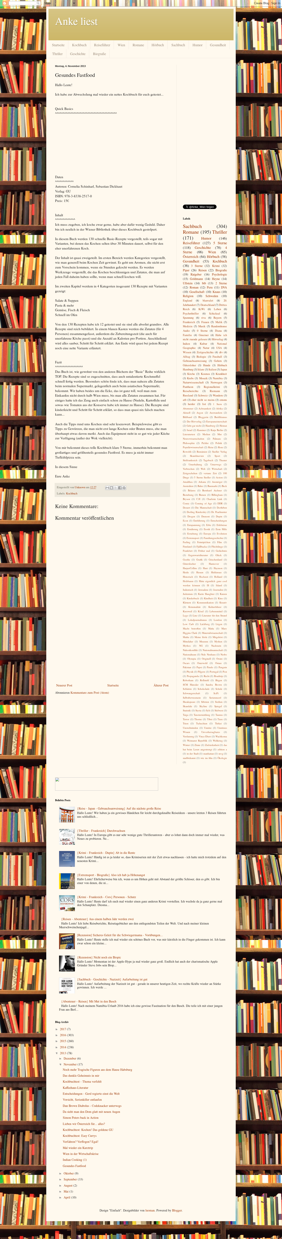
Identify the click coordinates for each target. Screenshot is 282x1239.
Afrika (219, 408)
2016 (63, 1035)
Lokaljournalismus (197, 619)
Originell (206, 658)
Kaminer (201, 430)
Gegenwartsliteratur (198, 555)
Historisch (188, 576)
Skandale (187, 706)
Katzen (223, 593)
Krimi (216, 266)
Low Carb (188, 624)
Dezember (70, 1058)
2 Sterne (221, 283)
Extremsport (193, 538)
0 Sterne (202, 331)
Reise (210, 447)
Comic (186, 503)
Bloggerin (203, 417)
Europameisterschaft (216, 421)
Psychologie (219, 274)
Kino (220, 598)
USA (219, 348)
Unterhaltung (195, 464)
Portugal (214, 671)
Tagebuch (208, 460)
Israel (189, 430)
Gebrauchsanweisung (195, 361)
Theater (223, 460)
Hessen (199, 572)
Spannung (188, 318)
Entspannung (194, 525)
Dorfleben (222, 507)
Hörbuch (158, 45)
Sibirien (205, 701)
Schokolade (204, 688)
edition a (222, 749)
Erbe (208, 525)
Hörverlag (217, 339)
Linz (195, 615)
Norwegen (216, 382)
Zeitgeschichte (205, 352)
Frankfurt (188, 550)
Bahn (200, 486)
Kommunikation (205, 602)
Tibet (209, 719)
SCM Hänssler (191, 684)
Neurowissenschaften (193, 438)
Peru (210, 287)
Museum (203, 641)
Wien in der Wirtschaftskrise (80, 1154)
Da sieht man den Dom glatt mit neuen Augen (91, 1112)
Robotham (188, 680)
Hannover (214, 563)
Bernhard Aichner (212, 490)
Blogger (177, 1210)
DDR (220, 503)
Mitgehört (218, 637)
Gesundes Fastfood (74, 1166)
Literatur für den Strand (214, 615)
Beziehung (188, 494)
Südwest (219, 710)
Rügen (218, 680)
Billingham (217, 494)
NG (201, 645)
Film (219, 542)
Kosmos (205, 374)
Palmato (217, 438)
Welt (203, 468)
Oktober (69, 1173)
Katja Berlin (217, 430)
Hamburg (210, 425)
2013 (63, 1053)
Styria (198, 710)
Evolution (222, 533)
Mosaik (203, 378)
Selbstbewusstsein (192, 697)
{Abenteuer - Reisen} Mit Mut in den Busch (88, 1001)
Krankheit (221, 374)
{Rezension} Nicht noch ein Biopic (99, 957)
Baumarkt (212, 486)
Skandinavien (197, 455)
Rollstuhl (204, 680)
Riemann (215, 391)
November (71, 1064)
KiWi (202, 309)
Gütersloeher (189, 563)
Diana (218, 331)
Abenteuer (188, 408)
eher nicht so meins (202, 400)
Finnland (187, 546)
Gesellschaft (196, 292)
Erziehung (192, 533)
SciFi (216, 693)
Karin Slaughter (206, 593)
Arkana (202, 481)
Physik (190, 671)
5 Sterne (220, 242)
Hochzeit (203, 576)
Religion (188, 296)
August (68, 1185)
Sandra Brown (214, 684)
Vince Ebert (205, 736)
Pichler (205, 443)
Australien (188, 486)
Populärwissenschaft (193, 447)
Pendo (210, 667)
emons (223, 400)
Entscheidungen (219, 520)
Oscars (186, 663)
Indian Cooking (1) (75, 1160)
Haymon (218, 568)
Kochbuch (79, 45)
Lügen (219, 624)
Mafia (211, 628)
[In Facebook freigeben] (120, 488)
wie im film (206, 758)
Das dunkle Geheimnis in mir (81, 1075)
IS (208, 585)
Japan (224, 369)
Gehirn (218, 361)
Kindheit (208, 598)
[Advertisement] (112, 649)
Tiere (220, 719)
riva (203, 318)
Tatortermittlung (202, 714)
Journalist (218, 589)
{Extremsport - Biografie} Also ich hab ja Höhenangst (111, 875)
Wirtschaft (217, 468)
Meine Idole (201, 637)
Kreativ (223, 602)
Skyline (203, 706)
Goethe (186, 559)
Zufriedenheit (212, 745)
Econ (185, 520)
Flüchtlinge (217, 546)
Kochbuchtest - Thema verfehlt (82, 1081)
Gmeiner (204, 335)
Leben (217, 309)
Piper (186, 270)
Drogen (191, 516)
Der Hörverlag (194, 421)
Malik (218, 322)
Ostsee (218, 663)
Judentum (188, 593)
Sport (217, 455)
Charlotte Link (214, 499)
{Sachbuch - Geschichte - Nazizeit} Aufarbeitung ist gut (112, 979)
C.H (198, 499)
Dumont (205, 516)
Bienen (202, 494)
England (187, 300)
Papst (199, 667)
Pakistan (187, 667)
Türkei (218, 723)
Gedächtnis (221, 550)
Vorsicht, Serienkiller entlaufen (82, 1099)
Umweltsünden (190, 727)
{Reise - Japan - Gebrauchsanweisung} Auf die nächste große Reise (119, 808)
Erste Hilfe (221, 529)
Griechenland (215, 559)
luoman (150, 1210)
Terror (186, 719)
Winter (186, 745)
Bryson (186, 499)
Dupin (219, 516)
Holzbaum (188, 581)
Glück (218, 555)
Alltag (186, 357)
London (218, 619)
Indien (186, 344)
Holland (218, 576)
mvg (221, 753)
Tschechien (201, 723)
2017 (63, 1029)
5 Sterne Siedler (202, 477)
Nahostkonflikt (190, 650)
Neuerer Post (64, 685)
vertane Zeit (210, 473)
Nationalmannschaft (213, 650)
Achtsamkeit (205, 408)
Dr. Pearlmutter (219, 512)
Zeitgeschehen (190, 473)
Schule (218, 688)
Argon (200, 412)
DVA (224, 287)
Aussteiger (217, 481)
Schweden (212, 296)
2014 (63, 1047)
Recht (207, 676)
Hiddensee (216, 572)
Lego (185, 615)
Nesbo (224, 654)
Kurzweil (187, 611)
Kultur (203, 344)
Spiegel (218, 706)
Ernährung (192, 529)
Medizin (187, 326)
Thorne (198, 719)
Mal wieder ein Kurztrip (78, 1148)
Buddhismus (220, 417)
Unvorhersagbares (210, 732)
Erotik (207, 529)
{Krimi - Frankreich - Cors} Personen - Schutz (106, 897)
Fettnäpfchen (203, 542)
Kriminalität (194, 606)
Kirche (191, 374)
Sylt (208, 710)
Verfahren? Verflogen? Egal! (80, 1141)
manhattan (208, 753)
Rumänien (202, 451)
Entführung (199, 520)
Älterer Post (161, 685)
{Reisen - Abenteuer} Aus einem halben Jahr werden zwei (97, 919)
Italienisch (188, 589)
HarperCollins (190, 568)
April (67, 1197)
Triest (185, 723)
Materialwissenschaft (212, 632)
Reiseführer (102, 45)
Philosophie (189, 443)
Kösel (201, 611)
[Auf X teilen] (115, 488)
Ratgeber (196, 274)
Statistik (187, 710)
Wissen (187, 352)
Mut (219, 434)
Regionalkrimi (212, 387)
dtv (221, 352)
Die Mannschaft (203, 507)
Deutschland (207, 305)
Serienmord (215, 697)
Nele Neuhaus (208, 654)
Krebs (190, 378)
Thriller (57, 53)
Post (225, 671)
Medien (206, 434)
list (204, 404)
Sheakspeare (189, 701)
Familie (187, 335)
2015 (63, 1041)
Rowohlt (187, 451)
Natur (206, 348)
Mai (66, 1191)
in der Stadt (193, 753)
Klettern (187, 602)
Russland (188, 395)
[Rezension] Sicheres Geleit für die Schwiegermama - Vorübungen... (120, 935)
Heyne (216, 279)
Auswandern (216, 412)
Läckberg (205, 624)
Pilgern (201, 671)
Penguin (223, 667)
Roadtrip (218, 676)
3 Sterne (196, 266)
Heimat (223, 425)
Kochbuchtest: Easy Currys (79, 1136)
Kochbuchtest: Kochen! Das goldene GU (88, 1130)
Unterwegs (215, 464)
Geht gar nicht (194, 425)
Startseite (58, 45)
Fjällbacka (202, 546)
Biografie (99, 53)
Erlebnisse (222, 525)
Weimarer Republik (197, 740)
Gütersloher (189, 365)
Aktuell (186, 412)
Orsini (219, 658)
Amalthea (188, 481)
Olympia (191, 658)
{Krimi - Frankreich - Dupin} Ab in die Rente (106, 853)
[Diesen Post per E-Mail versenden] (107, 488)
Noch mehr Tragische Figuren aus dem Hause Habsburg (97, 1069)
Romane (138, 45)
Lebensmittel (216, 611)
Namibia (218, 378)
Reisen (203, 270)
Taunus (219, 714)
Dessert (186, 507)
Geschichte (77, 53)
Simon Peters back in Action (80, 1117)
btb (204, 283)
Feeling (186, 542)
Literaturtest (189, 434)
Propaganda (193, 676)
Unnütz (208, 727)
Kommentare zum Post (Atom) (89, 692)
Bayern (217, 318)
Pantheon (188, 387)
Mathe (186, 637)
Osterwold (202, 663)
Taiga (185, 714)
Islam (201, 369)
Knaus (216, 292)
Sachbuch (178, 45)
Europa (207, 533)
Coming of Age (203, 503)
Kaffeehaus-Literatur (75, 1088)
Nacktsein (216, 645)
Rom (220, 447)
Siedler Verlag (219, 451)
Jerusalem (203, 589)
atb (184, 400)
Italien (212, 369)
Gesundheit (218, 45)
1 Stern (217, 404)
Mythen (218, 641)
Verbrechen (189, 468)
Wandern (218, 395)
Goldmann (196, 279)
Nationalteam (189, 654)
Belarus (191, 490)
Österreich (190, 256)
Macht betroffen (192, 628)
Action (219, 477)
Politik (218, 443)
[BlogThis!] (111, 488)
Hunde (206, 365)
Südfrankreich (190, 460)
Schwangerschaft (191, 693)
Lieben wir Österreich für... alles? (84, 1124)
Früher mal (204, 550)
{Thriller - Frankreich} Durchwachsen (101, 830)
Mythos (187, 645)
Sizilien (219, 701)
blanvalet (208, 300)
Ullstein (188, 283)
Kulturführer (214, 606)
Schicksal (214, 313)
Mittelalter (188, 641)
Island (219, 585)
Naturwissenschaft (193, 382)
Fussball (217, 357)
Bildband (187, 417)
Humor (197, 45)
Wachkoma (221, 736)
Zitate (197, 745)
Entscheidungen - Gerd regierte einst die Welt (91, 1093)
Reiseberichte (191, 391)
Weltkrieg (218, 740)
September (71, 1179)
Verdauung (188, 736)
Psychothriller (191, 313)
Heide (186, 572)
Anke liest (76, 21)
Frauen (205, 322)
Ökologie (222, 758)
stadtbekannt (189, 758)
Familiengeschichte (213, 538)
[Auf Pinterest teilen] (124, 488)
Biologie (201, 357)
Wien (121, 45)
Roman (194, 287)
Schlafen (187, 688)
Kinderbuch (193, 598)
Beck (224, 486)
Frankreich (189, 322)
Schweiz (203, 395)
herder (191, 404)
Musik (201, 326)
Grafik (199, 559)
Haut (205, 568)
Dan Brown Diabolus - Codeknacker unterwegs (92, 1106)
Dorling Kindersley (197, 512)
